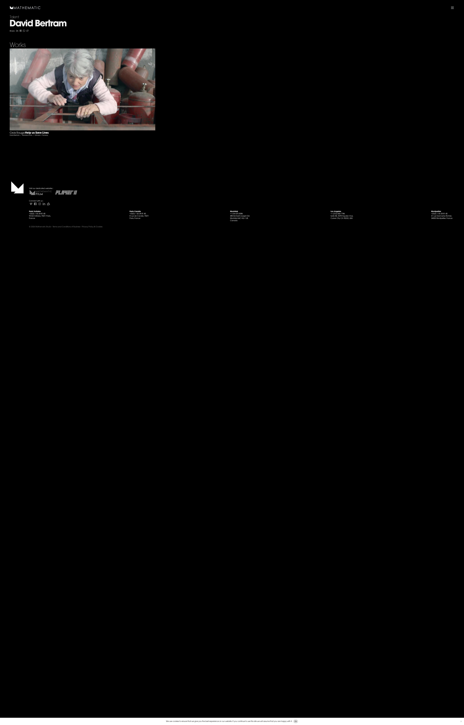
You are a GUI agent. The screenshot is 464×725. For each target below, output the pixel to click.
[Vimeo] (31, 204)
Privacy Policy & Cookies (92, 226)
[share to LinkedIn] (17, 30)
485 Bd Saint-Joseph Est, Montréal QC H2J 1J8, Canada (240, 218)
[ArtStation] (48, 204)
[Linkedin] (44, 204)
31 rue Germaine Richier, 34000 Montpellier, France (441, 217)
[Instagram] (40, 204)
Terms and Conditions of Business (66, 226)
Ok (296, 721)
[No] (461, 721)
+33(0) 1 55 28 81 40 (37, 213)
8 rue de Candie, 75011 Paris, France (139, 217)
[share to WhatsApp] (24, 30)
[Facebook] (35, 204)
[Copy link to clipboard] (27, 30)
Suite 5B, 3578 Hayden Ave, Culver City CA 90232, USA (342, 217)
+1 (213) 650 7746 (338, 213)
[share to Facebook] (20, 30)
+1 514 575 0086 (236, 213)
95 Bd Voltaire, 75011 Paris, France (40, 217)
